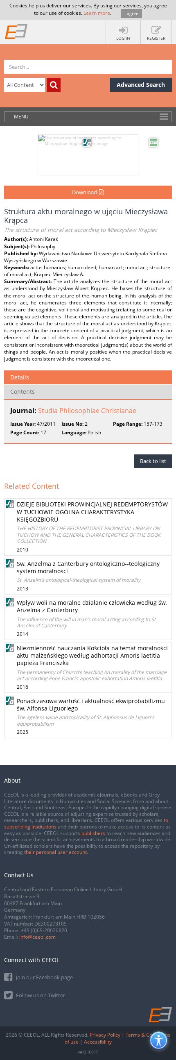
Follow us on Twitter (40, 995)
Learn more (96, 12)
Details (19, 377)
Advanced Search (141, 85)
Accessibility (98, 1041)
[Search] (54, 85)
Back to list (153, 461)
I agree (131, 13)
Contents (22, 391)
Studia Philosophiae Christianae (87, 410)
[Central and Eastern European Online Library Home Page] (16, 31)
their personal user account (55, 852)
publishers (93, 833)
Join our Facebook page (44, 977)
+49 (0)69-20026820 (44, 930)
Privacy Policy (105, 1034)
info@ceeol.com (37, 936)
